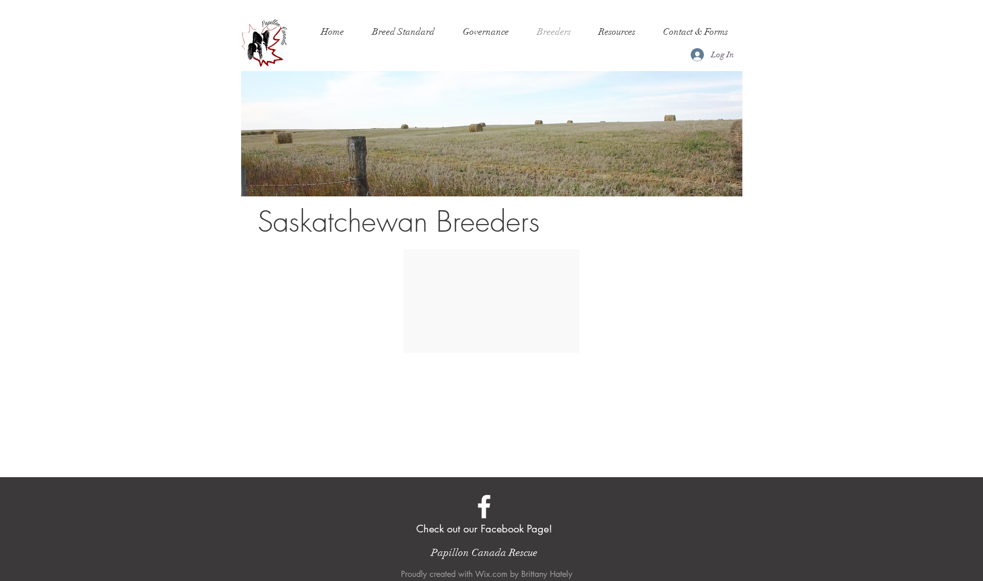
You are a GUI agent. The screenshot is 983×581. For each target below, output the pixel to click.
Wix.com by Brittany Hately (523, 574)
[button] (403, 31)
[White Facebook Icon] (484, 506)
